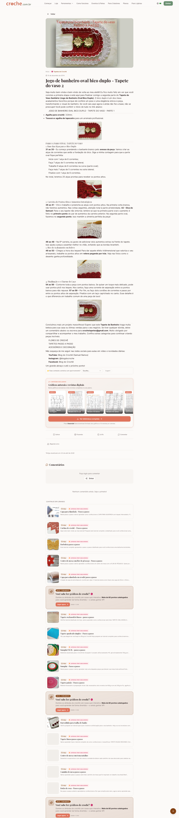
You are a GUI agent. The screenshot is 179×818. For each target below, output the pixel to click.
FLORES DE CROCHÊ (58, 340)
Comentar (123, 434)
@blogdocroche (66, 358)
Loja (56, 3)
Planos (125, 3)
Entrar (168, 3)
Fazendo (80, 434)
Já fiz (102, 434)
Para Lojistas (137, 3)
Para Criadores (114, 3)
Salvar (57, 434)
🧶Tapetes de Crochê (59, 71)
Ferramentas (66, 3)
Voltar (53, 14)
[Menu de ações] (173, 811)
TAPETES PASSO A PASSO (61, 344)
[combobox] (92, 371)
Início (47, 71)
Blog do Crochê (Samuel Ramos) (73, 355)
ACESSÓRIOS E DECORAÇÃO (62, 347)
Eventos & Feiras (98, 3)
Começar (48, 3)
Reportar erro (54, 444)
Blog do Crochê (66, 362)
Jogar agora (61, 604)
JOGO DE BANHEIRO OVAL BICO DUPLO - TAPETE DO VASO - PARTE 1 (81, 111)
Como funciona (82, 3)
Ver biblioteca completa (89, 419)
